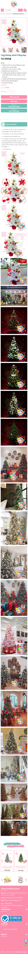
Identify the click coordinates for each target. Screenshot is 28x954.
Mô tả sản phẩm (11, 124)
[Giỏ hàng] (25, 10)
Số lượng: (3, 91)
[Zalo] (25, 940)
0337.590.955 (19, 897)
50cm (7, 87)
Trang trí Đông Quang (10, 929)
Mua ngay (14, 101)
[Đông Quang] (7, 879)
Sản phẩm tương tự (14, 845)
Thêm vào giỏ (14, 97)
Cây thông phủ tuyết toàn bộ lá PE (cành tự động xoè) (7, 868)
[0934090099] (26, 944)
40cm (3, 87)
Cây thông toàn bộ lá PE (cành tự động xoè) (20, 867)
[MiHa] (20, 879)
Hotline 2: (14, 110)
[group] (14, 31)
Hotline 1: (13, 105)
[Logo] (14, 4)
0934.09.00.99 (10, 897)
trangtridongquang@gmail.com (13, 900)
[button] (26, 861)
